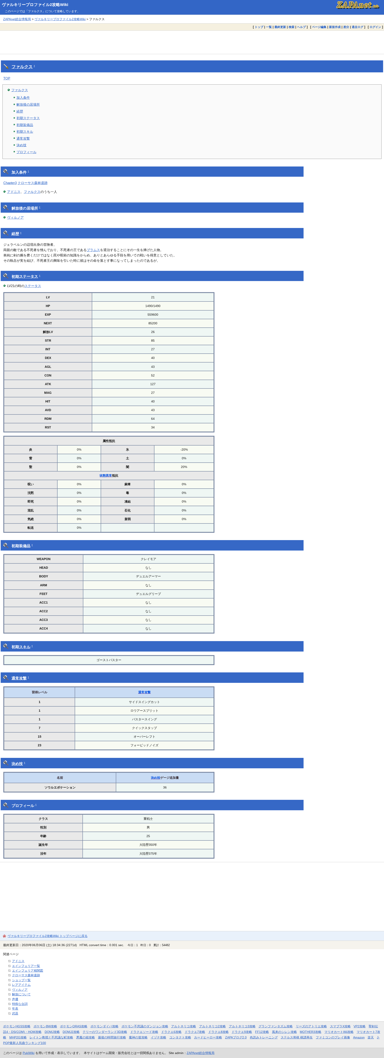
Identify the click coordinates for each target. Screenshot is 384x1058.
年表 (15, 1008)
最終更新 (280, 27)
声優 (15, 999)
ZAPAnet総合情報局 (17, 19)
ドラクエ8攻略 (218, 1032)
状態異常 (106, 475)
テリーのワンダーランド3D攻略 (105, 1032)
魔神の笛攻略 (138, 1037)
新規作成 (335, 27)
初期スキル (24, 131)
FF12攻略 (262, 1032)
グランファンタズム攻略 (275, 1026)
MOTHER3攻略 (310, 1032)
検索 (291, 27)
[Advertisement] (192, 42)
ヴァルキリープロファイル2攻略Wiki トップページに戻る (48, 936)
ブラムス (93, 250)
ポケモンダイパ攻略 (104, 1026)
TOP (6, 78)
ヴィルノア (15, 217)
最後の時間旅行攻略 (112, 1037)
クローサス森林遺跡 (33, 183)
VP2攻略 (360, 1026)
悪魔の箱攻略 (85, 1037)
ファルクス (22, 66)
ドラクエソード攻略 (144, 1032)
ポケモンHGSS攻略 (16, 1026)
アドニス (13, 192)
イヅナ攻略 (158, 1037)
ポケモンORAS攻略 (73, 1026)
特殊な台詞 (20, 1004)
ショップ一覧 (21, 980)
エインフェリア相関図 (27, 970)
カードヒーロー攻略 (208, 1037)
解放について (21, 994)
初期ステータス (28, 118)
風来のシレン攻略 (284, 1032)
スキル (24, 647)
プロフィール (26, 152)
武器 (15, 1013)
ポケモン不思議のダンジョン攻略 (145, 1026)
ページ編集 (319, 27)
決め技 (21, 145)
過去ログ (357, 27)
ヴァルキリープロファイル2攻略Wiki (35, 4)
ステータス (28, 276)
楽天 (371, 1037)
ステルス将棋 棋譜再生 (297, 1037)
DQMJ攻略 (52, 1032)
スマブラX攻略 (340, 1026)
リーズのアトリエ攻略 (311, 1026)
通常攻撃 (23, 138)
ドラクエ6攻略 (171, 1032)
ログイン (375, 27)
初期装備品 (24, 125)
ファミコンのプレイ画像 (333, 1037)
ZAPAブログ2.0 (236, 1037)
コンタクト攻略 (180, 1037)
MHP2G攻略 (18, 1037)
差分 (346, 27)
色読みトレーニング (264, 1037)
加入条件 (23, 97)
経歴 (19, 111)
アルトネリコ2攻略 (212, 1026)
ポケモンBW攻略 (45, 1026)
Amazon (359, 1037)
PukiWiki (28, 1053)
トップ (259, 27)
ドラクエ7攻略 (195, 1032)
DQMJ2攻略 (71, 1032)
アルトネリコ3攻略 (242, 1026)
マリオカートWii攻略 (339, 1032)
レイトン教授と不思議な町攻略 (51, 1037)
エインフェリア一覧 (26, 966)
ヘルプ (301, 27)
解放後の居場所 (28, 104)
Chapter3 (10, 183)
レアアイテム (21, 985)
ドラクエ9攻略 (242, 1032)
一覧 (269, 27)
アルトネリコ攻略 (183, 1026)
